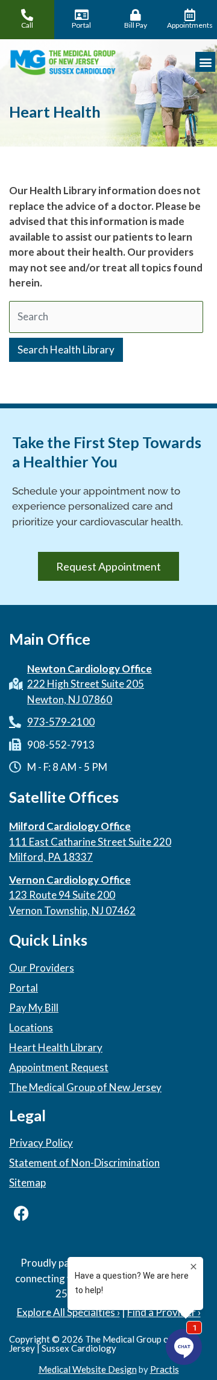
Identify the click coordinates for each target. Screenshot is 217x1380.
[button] (205, 62)
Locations (31, 1028)
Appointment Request (58, 1068)
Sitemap (27, 1183)
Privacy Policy (41, 1143)
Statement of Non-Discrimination (84, 1163)
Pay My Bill (33, 1008)
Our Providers (41, 968)
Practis (164, 1369)
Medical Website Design (88, 1369)
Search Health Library (66, 349)
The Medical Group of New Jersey (85, 1087)
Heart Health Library (55, 1048)
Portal (23, 988)
